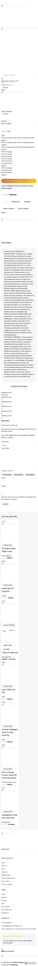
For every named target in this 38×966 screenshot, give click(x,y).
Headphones (5, 913)
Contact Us (4, 872)
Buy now (27, 201)
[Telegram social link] (15, 213)
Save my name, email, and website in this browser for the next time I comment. (18, 498)
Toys (9, 131)
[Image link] (8, 839)
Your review (5, 448)
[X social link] (9, 213)
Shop (2, 869)
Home (3, 131)
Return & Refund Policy (8, 878)
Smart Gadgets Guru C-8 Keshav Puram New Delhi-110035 (18, 929)
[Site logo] (13, 16)
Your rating (5, 441)
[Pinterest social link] (11, 213)
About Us (4, 865)
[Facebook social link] (7, 213)
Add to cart (16, 201)
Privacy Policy (5, 881)
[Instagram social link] (11, 849)
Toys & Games (5, 906)
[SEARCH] (36, 74)
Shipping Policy (5, 875)
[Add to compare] (4, 807)
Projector (4, 900)
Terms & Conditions (7, 884)
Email (3, 486)
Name (3, 478)
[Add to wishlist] (14, 807)
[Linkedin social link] (13, 213)
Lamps (3, 894)
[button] (8, 812)
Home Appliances (6, 909)
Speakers (4, 897)
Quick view (9, 807)
